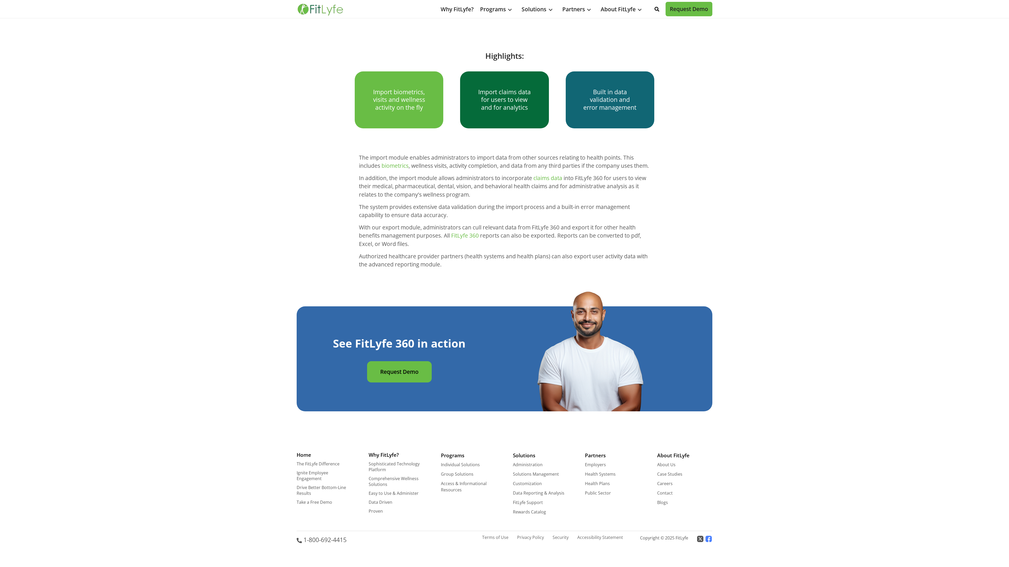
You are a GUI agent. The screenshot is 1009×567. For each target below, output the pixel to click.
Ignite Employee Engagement (312, 475)
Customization (527, 483)
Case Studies (669, 474)
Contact (665, 493)
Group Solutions (457, 474)
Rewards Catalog (529, 512)
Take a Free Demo (314, 502)
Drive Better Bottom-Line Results (321, 490)
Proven (376, 511)
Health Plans (597, 483)
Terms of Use (495, 537)
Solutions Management (536, 474)
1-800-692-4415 (324, 540)
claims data (547, 178)
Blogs (662, 502)
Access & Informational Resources (464, 487)
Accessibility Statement (600, 537)
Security (561, 537)
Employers (595, 465)
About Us (666, 465)
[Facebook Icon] (709, 538)
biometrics (395, 165)
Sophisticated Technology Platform (394, 466)
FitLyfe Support (528, 502)
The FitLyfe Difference (318, 464)
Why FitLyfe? (457, 9)
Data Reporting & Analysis (538, 493)
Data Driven (380, 502)
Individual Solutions (460, 465)
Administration (528, 465)
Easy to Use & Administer (394, 493)
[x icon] (700, 538)
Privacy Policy (530, 537)
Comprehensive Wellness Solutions (394, 481)
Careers (665, 483)
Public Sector (598, 493)
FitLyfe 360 (465, 235)
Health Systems (600, 474)
